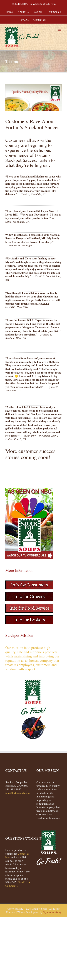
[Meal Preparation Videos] (29, 489)
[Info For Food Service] (29, 605)
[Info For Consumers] (29, 582)
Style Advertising (52, 912)
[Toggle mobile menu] (60, 29)
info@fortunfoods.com (43, 4)
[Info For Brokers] (29, 617)
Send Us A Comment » (17, 883)
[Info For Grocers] (29, 594)
